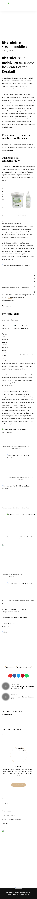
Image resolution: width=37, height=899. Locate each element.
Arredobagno (6, 799)
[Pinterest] (23, 676)
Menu (34, 6)
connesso (13, 735)
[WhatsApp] (27, 676)
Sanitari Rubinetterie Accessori (11, 819)
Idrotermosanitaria (7, 807)
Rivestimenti (10, 668)
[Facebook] (14, 676)
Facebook (14, 618)
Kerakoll (15, 167)
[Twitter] (18, 676)
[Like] (10, 676)
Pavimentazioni (19, 51)
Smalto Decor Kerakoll (24, 668)
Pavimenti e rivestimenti (9, 815)
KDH (10, 297)
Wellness (5, 823)
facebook (16, 779)
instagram (20, 779)
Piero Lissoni (6, 306)
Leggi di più (18, 784)
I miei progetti (6, 803)
